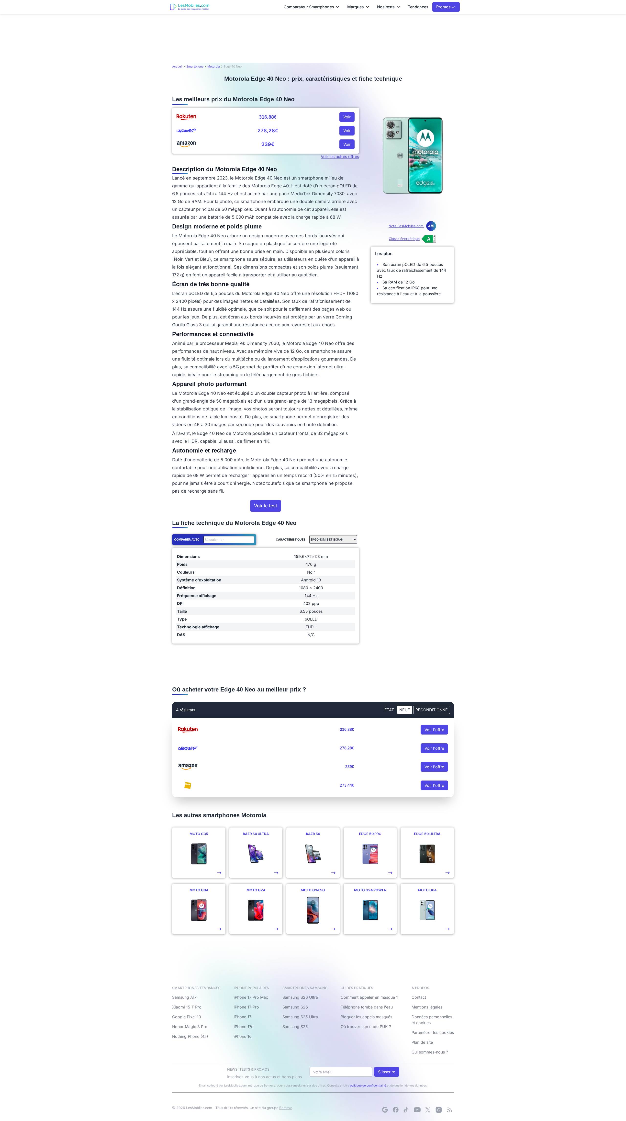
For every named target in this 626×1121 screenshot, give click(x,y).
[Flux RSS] (449, 1109)
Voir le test (265, 505)
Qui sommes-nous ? (430, 1052)
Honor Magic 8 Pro (189, 1026)
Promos (444, 6)
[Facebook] (395, 1109)
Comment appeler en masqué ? (369, 997)
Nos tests (386, 6)
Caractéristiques (290, 539)
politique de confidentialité (368, 1085)
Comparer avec (187, 539)
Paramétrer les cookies (433, 1032)
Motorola (213, 66)
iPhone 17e (243, 1026)
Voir (347, 116)
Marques (355, 6)
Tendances (418, 6)
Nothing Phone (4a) (190, 1036)
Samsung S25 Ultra (300, 1016)
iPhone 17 (242, 1016)
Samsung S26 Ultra (300, 997)
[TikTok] (406, 1109)
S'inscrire (386, 1071)
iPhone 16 (243, 1036)
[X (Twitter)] (428, 1109)
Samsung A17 (184, 997)
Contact (419, 997)
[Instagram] (438, 1109)
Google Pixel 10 (186, 1016)
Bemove (285, 1108)
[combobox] (228, 539)
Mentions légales (427, 1007)
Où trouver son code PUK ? (366, 1026)
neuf (404, 709)
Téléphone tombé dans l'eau (367, 1007)
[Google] (384, 1109)
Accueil (177, 66)
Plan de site (422, 1042)
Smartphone (194, 66)
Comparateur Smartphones (309, 6)
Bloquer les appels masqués (366, 1016)
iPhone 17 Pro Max (251, 997)
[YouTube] (417, 1109)
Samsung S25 (295, 1026)
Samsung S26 (295, 1007)
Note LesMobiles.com (411, 226)
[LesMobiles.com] (189, 6)
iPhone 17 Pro (246, 1007)
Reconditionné (431, 709)
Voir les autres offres (340, 156)
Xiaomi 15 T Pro (186, 1007)
